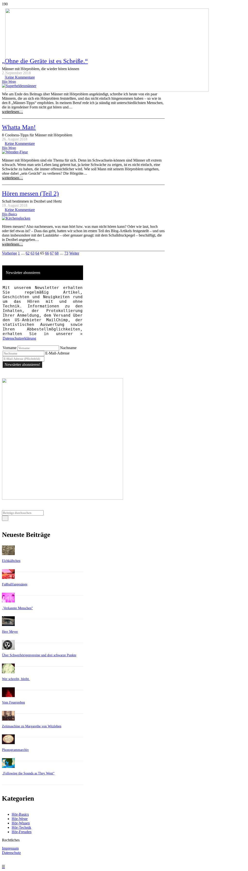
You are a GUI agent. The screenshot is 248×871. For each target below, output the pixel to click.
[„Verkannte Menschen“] (8, 601)
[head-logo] (107, 90)
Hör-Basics (9, 214)
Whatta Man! (19, 127)
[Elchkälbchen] (8, 554)
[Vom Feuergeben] (8, 696)
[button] (3, 867)
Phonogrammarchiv (15, 750)
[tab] (42, 272)
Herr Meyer (10, 631)
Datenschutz (11, 853)
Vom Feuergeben (13, 702)
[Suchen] (5, 518)
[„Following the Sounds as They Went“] (8, 766)
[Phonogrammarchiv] (8, 743)
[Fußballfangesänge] (8, 577)
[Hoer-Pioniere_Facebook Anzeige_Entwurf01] (62, 498)
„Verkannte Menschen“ (17, 608)
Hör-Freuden (21, 832)
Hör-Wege (9, 148)
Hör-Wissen (21, 823)
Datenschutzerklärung (19, 338)
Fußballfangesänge (14, 584)
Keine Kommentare (20, 143)
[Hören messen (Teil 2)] (16, 218)
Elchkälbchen (11, 561)
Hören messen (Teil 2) (30, 193)
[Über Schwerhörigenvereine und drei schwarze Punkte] (8, 648)
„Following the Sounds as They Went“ (28, 773)
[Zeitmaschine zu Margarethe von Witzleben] (8, 719)
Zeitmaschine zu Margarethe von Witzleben (31, 726)
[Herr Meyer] (8, 625)
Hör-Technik (21, 827)
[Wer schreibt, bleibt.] (8, 672)
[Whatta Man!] (15, 152)
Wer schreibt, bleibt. (16, 679)
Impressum (10, 848)
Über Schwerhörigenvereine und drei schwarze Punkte (39, 655)
